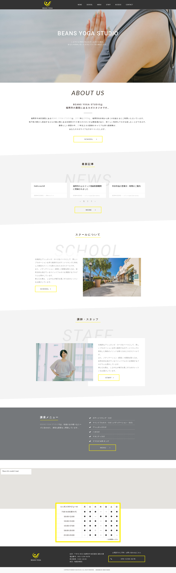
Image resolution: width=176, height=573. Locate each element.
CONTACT (129, 4)
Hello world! (39, 186)
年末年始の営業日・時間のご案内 (126, 186)
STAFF (108, 4)
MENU (99, 4)
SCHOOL (90, 4)
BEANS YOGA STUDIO (76, 569)
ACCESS (118, 4)
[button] (88, 139)
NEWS (80, 4)
